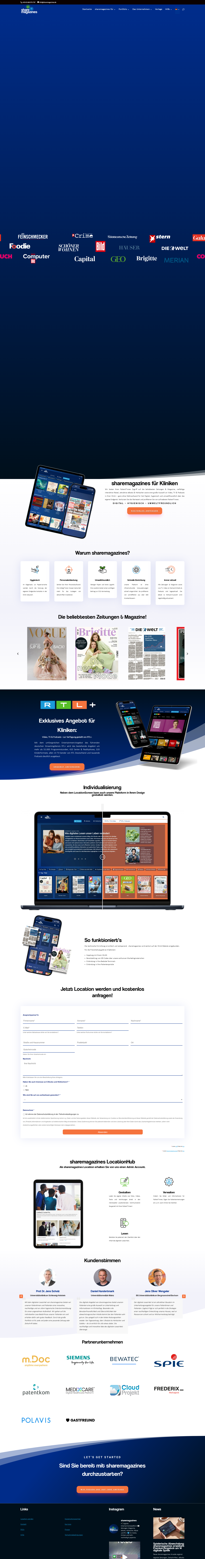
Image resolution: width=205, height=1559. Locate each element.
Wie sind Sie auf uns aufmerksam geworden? (42, 1095)
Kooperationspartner (73, 1519)
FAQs (22, 1530)
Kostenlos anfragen (144, 511)
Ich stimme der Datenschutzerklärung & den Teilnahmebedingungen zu (52, 1114)
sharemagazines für (104, 9)
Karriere (68, 1524)
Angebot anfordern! (67, 767)
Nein (27, 1090)
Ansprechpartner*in (31, 1015)
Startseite (87, 9)
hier (183, 1146)
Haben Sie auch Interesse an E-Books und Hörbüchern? (46, 1082)
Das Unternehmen (141, 9)
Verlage (158, 9)
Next (187, 653)
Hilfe (167, 9)
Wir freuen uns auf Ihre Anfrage (102, 1489)
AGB (176, 1146)
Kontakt (23, 1524)
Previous (18, 653)
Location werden (27, 1519)
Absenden (102, 1132)
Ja (26, 1086)
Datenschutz (28, 1110)
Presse (67, 1530)
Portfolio (123, 9)
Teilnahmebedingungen (172, 1151)
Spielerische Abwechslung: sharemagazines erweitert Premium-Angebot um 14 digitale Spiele (168, 1547)
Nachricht (27, 1059)
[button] (184, 1296)
